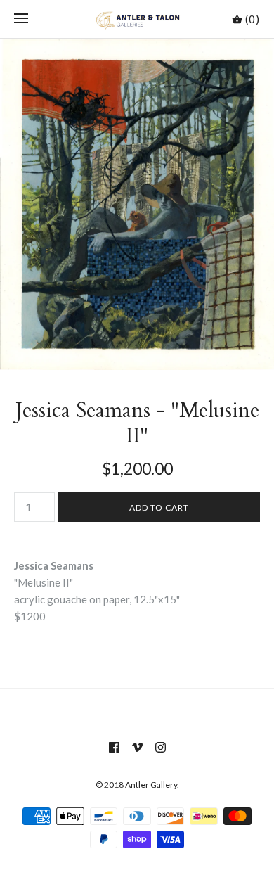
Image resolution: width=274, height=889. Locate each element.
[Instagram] (160, 747)
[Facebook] (114, 747)
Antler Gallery (151, 784)
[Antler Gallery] (137, 19)
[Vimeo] (137, 747)
